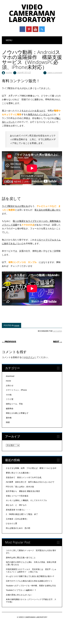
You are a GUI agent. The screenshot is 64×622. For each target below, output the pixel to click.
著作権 (8, 418)
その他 (8, 395)
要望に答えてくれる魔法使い (18, 473)
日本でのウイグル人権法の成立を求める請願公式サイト (29, 581)
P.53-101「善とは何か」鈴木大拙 (20, 487)
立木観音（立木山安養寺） (17, 519)
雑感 (8, 422)
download (10, 376)
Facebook (22, 29)
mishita (9, 72)
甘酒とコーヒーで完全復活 (17, 496)
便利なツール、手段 (14, 404)
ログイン (30, 357)
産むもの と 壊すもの (16, 505)
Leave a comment (54, 72)
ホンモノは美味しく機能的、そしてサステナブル (26, 500)
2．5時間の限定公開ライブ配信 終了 (22, 514)
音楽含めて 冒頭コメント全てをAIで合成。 (24, 477)
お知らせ (9, 385)
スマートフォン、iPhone (16, 390)
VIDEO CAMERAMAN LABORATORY (32, 13)
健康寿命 (9, 408)
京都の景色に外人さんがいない (19, 595)
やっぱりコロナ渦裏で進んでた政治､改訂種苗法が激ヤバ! (30, 576)
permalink (57, 331)
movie (16, 325)
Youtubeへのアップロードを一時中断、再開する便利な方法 (31, 586)
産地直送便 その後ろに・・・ (18, 510)
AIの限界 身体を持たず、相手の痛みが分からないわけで (30, 482)
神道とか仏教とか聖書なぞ (17, 413)
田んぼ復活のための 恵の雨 (18, 528)
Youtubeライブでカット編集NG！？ (21, 590)
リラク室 (9, 399)
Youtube (35, 29)
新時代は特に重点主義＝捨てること (21, 558)
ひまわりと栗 (11, 523)
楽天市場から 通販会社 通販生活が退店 (23, 491)
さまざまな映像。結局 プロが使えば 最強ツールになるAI (31, 468)
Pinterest (29, 29)
